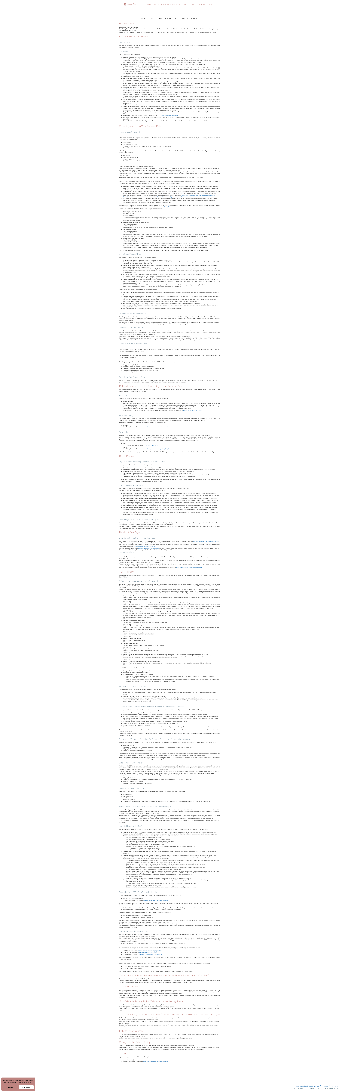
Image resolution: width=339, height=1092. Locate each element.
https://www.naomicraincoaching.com (168, 115)
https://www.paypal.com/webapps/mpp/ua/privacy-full (158, 449)
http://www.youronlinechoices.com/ (148, 952)
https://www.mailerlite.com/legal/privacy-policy (156, 427)
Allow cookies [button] (26, 1087)
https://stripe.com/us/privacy (151, 445)
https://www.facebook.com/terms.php (145, 546)
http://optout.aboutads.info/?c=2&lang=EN (150, 954)
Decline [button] (10, 1087)
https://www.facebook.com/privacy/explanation (189, 567)
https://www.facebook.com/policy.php (148, 548)
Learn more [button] (27, 1082)
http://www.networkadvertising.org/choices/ (150, 951)
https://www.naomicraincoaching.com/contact (155, 900)
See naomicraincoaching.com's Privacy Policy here (317, 1086)
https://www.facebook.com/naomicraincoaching (136, 89)
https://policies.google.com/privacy (193, 410)
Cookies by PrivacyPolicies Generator (167, 207)
